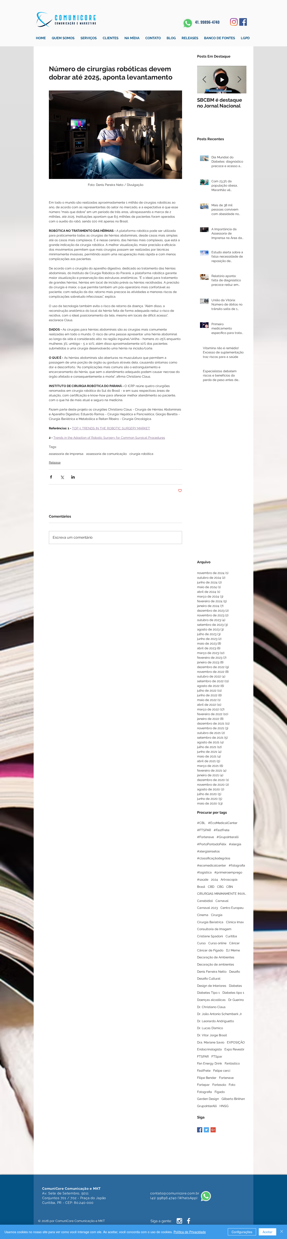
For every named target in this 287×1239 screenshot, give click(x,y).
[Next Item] (239, 79)
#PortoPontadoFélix (211, 844)
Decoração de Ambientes (215, 957)
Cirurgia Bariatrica (210, 922)
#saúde (202, 879)
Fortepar (203, 1084)
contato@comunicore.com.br (174, 1193)
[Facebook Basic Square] (199, 1129)
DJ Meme (233, 950)
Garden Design (208, 1099)
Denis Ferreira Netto (211, 971)
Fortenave (226, 1078)
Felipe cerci (221, 1070)
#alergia (235, 844)
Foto (232, 1084)
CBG (220, 886)
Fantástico (232, 1063)
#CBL (201, 823)
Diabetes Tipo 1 (208, 992)
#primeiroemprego (228, 872)
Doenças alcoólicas (211, 1000)
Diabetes (235, 985)
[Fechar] (281, 1231)
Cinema (202, 915)
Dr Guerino (236, 1000)
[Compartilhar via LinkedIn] (73, 477)
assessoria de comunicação (106, 454)
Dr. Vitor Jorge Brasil (212, 1035)
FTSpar (216, 1056)
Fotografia (204, 1092)
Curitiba (231, 936)
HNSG (224, 1106)
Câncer (234, 943)
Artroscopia (229, 879)
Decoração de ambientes (215, 964)
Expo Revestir (234, 1049)
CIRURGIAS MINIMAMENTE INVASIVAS (221, 893)
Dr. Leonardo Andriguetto (215, 1021)
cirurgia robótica (141, 454)
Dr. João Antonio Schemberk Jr (219, 1014)
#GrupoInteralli (228, 837)
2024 (214, 879)
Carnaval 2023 (207, 908)
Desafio (234, 971)
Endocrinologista (209, 1049)
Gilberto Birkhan (233, 1099)
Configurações (242, 1232)
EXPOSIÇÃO (236, 1042)
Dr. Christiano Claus (211, 1007)
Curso (201, 943)
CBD (211, 886)
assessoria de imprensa (66, 454)
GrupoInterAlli (207, 1106)
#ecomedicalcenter (211, 865)
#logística (204, 872)
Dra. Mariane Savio (210, 1042)
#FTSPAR (204, 830)
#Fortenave (205, 837)
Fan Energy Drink (209, 1063)
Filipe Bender (206, 1078)
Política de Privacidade (190, 1232)
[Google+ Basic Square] (213, 1129)
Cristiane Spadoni (210, 936)
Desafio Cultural (208, 978)
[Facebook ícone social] (243, 22)
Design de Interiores (211, 985)
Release (55, 462)
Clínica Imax (235, 922)
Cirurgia (216, 915)
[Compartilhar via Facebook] (51, 477)
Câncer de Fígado (210, 950)
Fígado (220, 1092)
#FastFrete (221, 830)
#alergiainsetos (208, 851)
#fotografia (237, 865)
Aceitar (267, 1232)
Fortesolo (219, 1084)
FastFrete (204, 1070)
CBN (229, 886)
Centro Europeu (232, 908)
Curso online (217, 943)
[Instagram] (234, 22)
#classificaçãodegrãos (213, 858)
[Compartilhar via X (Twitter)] (62, 477)
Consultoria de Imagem (214, 929)
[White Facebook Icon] (188, 1221)
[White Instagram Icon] (179, 1221)
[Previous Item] (204, 79)
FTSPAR (203, 1056)
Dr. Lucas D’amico (210, 1028)
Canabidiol (205, 901)
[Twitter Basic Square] (206, 1129)
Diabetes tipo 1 (233, 992)
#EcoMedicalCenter (222, 823)
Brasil (201, 886)
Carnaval (221, 901)
